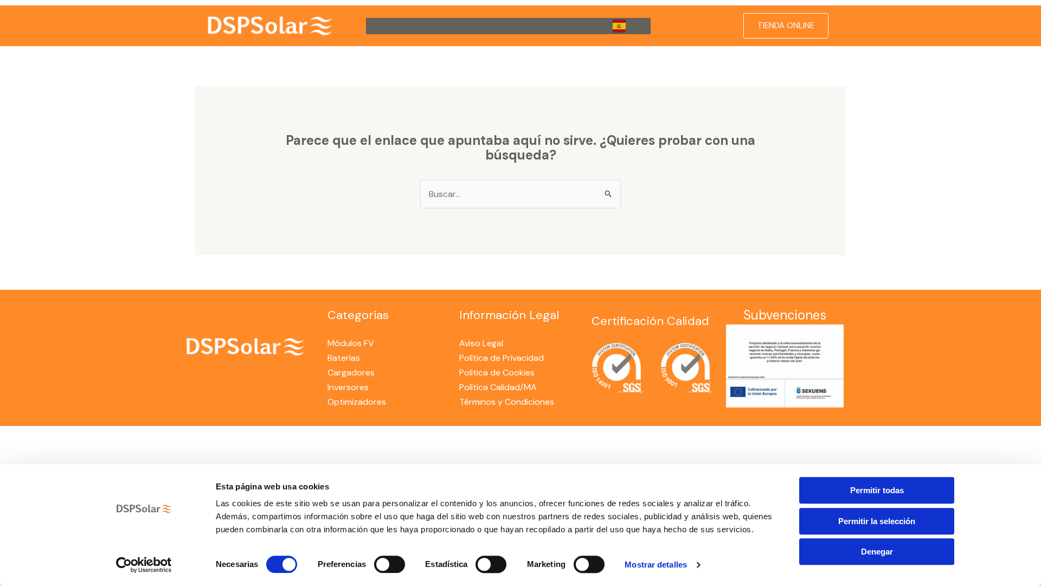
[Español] (627, 26)
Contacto (541, 25)
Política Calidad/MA (498, 387)
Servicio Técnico (472, 25)
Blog (587, 25)
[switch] (389, 564)
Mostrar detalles (656, 564)
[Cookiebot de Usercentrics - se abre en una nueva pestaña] (144, 565)
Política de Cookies (497, 372)
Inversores (348, 387)
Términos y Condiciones (506, 401)
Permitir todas (877, 490)
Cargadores (351, 372)
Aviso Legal (481, 343)
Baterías (343, 358)
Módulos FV (350, 343)
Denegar (877, 551)
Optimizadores (356, 401)
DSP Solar (394, 25)
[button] (418, 26)
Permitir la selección (876, 521)
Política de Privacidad (501, 358)
